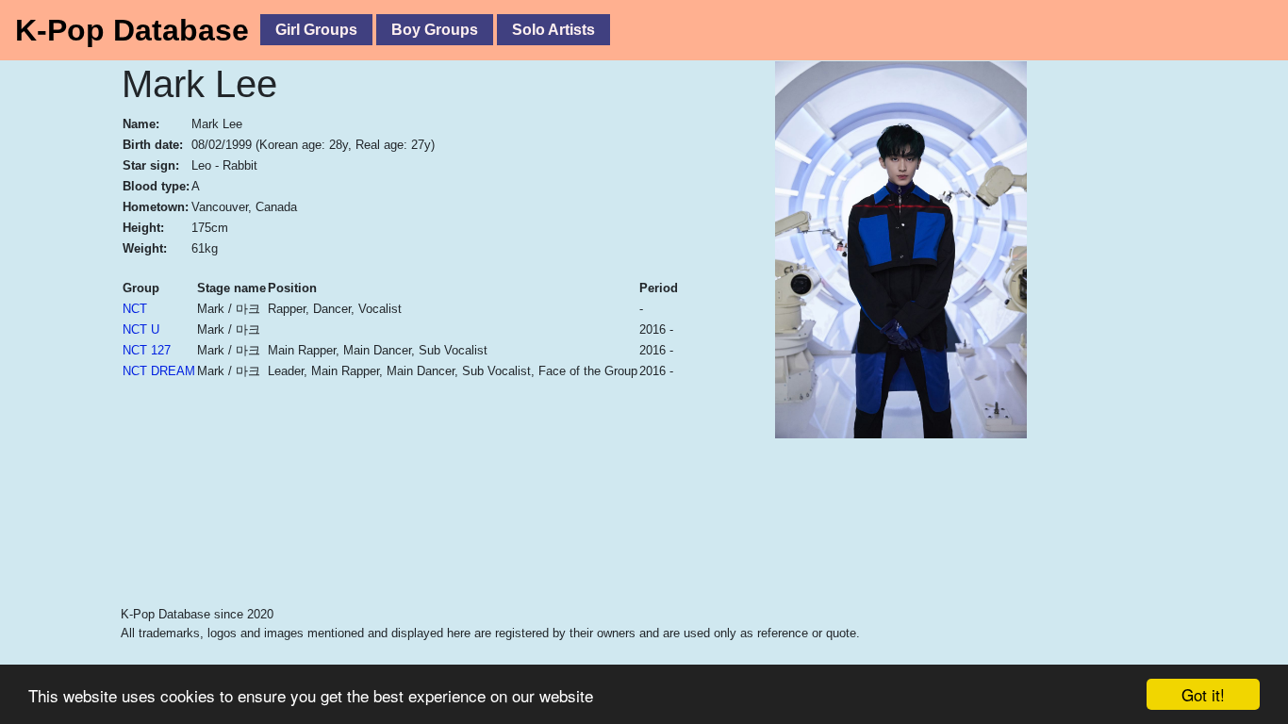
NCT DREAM (159, 371)
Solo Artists (553, 30)
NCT (135, 309)
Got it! (1203, 694)
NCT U (141, 329)
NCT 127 (147, 350)
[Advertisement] (545, 557)
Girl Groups (316, 30)
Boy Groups (434, 30)
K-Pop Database (132, 30)
